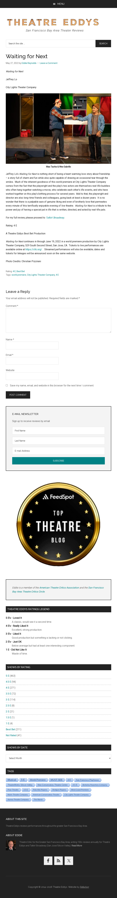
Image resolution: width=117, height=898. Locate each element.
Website (10, 370)
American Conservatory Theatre (46, 795)
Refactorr (84, 887)
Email (9, 355)
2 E (7, 711)
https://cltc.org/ (33, 249)
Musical (12, 780)
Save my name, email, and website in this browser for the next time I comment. (52, 385)
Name (10, 339)
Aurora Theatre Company (18, 800)
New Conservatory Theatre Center (52, 785)
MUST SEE (56, 780)
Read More (77, 845)
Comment (12, 305)
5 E (7, 675)
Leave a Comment (48, 63)
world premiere (19, 275)
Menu (60, 3)
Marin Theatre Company (18, 795)
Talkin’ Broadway (54, 217)
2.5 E (8, 705)
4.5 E (8, 681)
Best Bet (21, 271)
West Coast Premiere (80, 790)
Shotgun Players (59, 790)
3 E (7, 699)
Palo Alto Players (40, 790)
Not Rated (11, 735)
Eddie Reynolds (29, 63)
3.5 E (8, 693)
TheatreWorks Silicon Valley (20, 785)
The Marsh (38, 800)
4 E (14, 271)
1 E (7, 723)
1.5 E (8, 717)
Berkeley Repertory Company (95, 785)
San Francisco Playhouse (87, 780)
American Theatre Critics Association (59, 587)
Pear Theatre (13, 790)
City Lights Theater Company (41, 275)
